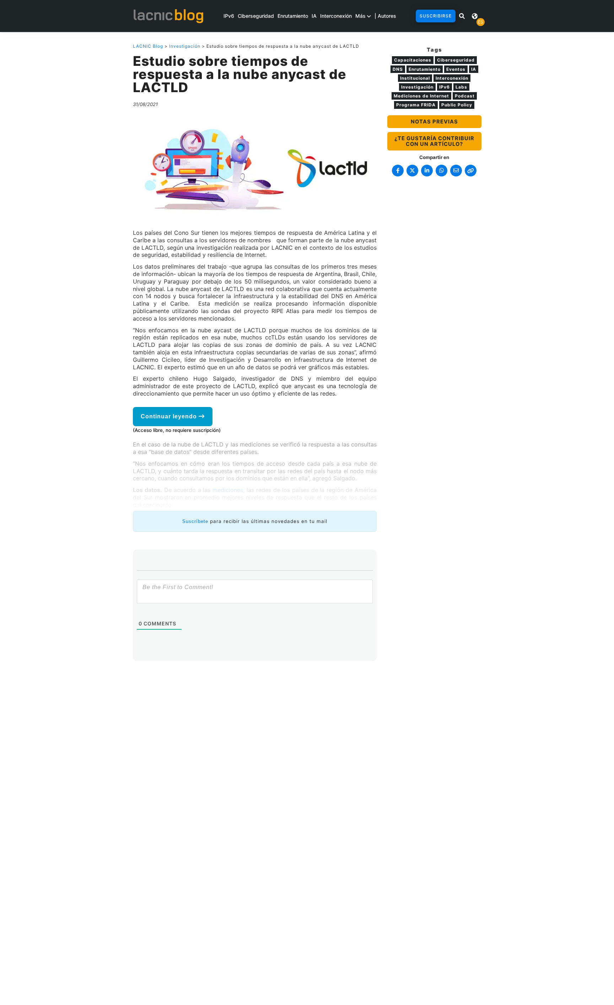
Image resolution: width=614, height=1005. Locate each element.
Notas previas (434, 121)
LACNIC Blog (148, 46)
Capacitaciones (412, 60)
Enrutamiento (293, 16)
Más (361, 16)
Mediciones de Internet (421, 96)
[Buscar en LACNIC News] (462, 16)
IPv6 (228, 16)
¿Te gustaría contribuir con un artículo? (434, 141)
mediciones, (228, 489)
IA (314, 16)
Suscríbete (195, 521)
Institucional (415, 78)
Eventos (455, 69)
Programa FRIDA (416, 104)
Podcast (465, 96)
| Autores (385, 16)
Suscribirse (436, 15)
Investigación (184, 46)
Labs (461, 87)
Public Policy (456, 104)
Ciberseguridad (256, 16)
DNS (398, 69)
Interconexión (336, 16)
